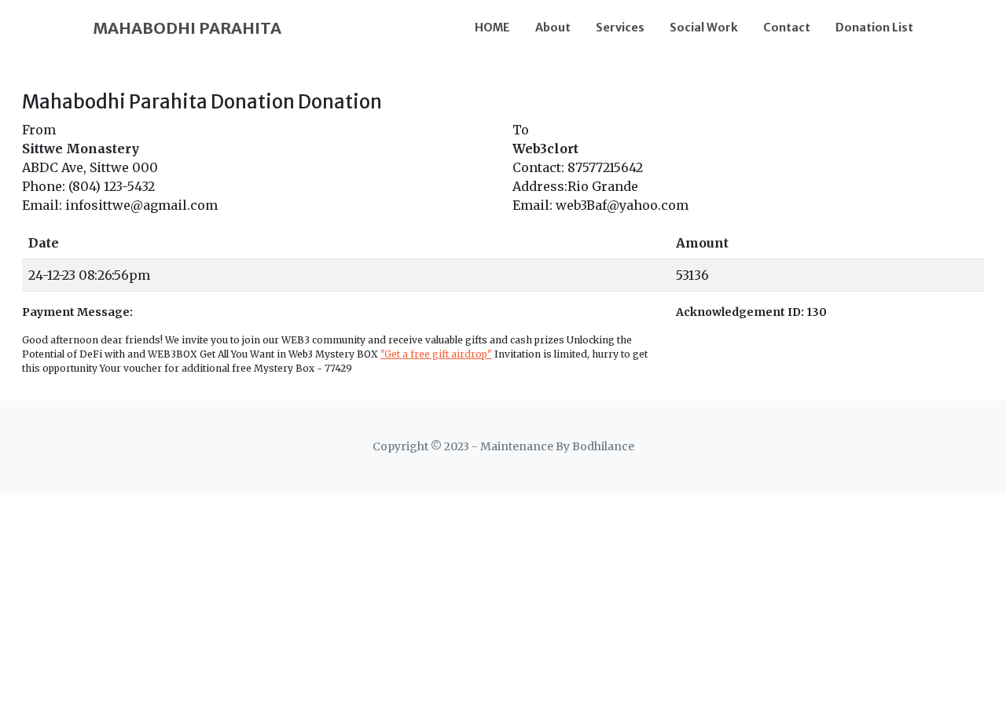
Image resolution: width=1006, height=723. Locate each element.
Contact (786, 27)
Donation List (874, 27)
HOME (492, 27)
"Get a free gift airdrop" (436, 354)
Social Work (704, 27)
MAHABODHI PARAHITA (187, 28)
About (553, 27)
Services (620, 27)
